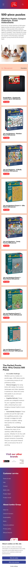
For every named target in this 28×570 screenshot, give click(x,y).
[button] (3, 4)
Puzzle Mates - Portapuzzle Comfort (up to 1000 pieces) (12, 98)
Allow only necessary (14, 562)
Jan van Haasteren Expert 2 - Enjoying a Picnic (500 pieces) (12, 314)
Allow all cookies (14, 558)
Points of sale (7, 478)
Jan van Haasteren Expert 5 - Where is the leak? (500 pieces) (13, 350)
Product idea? (7, 494)
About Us (5, 510)
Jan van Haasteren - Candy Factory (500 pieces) (11, 242)
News (4, 521)
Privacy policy (7, 529)
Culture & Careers (8, 513)
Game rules (6, 490)
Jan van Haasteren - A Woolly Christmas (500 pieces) (12, 170)
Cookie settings (14, 566)
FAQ (4, 482)
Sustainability (7, 517)
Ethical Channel (7, 532)
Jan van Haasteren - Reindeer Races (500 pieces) (12, 134)
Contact (5, 486)
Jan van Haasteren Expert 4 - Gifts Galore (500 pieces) (14, 206)
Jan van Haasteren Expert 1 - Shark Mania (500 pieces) (12, 278)
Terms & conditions (8, 525)
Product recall (7, 497)
